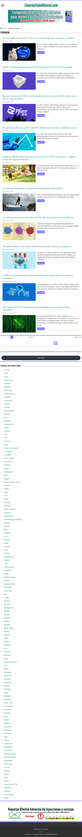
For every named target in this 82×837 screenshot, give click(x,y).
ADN (6, 377)
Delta (6, 475)
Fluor (6, 536)
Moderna (7, 625)
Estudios (7, 523)
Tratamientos (8, 760)
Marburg (7, 601)
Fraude (6, 543)
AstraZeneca (8, 400)
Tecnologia (7, 726)
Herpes (6, 574)
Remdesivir (8, 682)
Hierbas (6, 580)
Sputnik (6, 720)
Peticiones (7, 655)
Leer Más (41, 52)
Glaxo (6, 550)
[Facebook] (41, 832)
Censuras (7, 441)
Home (4, 28)
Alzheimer (7, 387)
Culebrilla (7, 465)
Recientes (7, 679)
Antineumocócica (10, 394)
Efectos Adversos (10, 509)
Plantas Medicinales (10, 662)
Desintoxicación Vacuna (12, 482)
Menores (7, 611)
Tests (5, 737)
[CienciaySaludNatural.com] (41, 5)
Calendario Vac (9, 424)
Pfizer (6, 659)
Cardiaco (7, 431)
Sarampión (7, 696)
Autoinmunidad (9, 411)
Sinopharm (7, 709)
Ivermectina (8, 591)
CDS (5, 438)
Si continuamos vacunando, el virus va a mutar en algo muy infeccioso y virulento (38, 38)
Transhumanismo (9, 754)
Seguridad (7, 699)
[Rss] (39, 832)
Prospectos (7, 676)
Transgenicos (8, 750)
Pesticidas (7, 652)
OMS (6, 638)
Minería (6, 621)
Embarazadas (8, 516)
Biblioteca (7, 421)
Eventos (6, 526)
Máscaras (7, 604)
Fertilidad (7, 533)
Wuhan (6, 798)
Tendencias (8, 730)
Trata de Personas (10, 757)
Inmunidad (7, 587)
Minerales (7, 618)
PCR (5, 648)
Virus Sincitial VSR (10, 784)
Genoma (7, 546)
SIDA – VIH (8, 703)
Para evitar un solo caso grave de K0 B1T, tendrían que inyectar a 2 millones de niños (40, 128)
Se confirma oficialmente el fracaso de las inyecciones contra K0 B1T (33, 188)
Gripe (6, 563)
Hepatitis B (8, 570)
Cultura (6, 468)
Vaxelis (6, 774)
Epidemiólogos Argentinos (13, 519)
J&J (5, 594)
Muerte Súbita (8, 628)
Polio (5, 665)
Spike (6, 716)
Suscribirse (41, 358)
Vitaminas (7, 791)
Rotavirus (7, 689)
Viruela (6, 781)
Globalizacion (8, 557)
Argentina (7, 397)
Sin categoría (8, 706)
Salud (6, 693)
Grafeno (7, 560)
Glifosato (7, 553)
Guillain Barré (9, 567)
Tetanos (6, 740)
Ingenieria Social (9, 584)
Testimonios (8, 733)
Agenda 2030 (8, 380)
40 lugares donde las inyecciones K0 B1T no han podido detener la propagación (37, 246)
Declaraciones (8, 472)
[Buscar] (55, 343)
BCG (6, 417)
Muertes (6, 631)
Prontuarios (8, 672)
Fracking (7, 540)
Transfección (8, 743)
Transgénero (8, 747)
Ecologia (7, 502)
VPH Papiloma (9, 794)
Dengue (6, 479)
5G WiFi (7, 370)
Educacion (7, 506)
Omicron (7, 635)
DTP (5, 496)
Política (6, 669)
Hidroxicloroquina (10, 577)
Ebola (6, 499)
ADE (6, 373)
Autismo (7, 407)
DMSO (6, 489)
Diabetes (7, 485)
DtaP (5, 492)
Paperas (6, 642)
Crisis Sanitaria (9, 458)
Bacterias (7, 414)
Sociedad (7, 713)
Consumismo (8, 451)
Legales (6, 597)
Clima (6, 445)
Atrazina (7, 404)
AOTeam (45, 829)
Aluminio (7, 383)
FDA (5, 529)
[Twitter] (43, 832)
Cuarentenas (8, 462)
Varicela (6, 771)
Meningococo (8, 608)
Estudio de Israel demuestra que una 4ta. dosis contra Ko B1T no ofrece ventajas (37, 67)
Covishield (7, 455)
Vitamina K (8, 788)
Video (6, 777)
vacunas (6, 767)
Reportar (7, 686)
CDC (6, 434)
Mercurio (7, 614)
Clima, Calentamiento (11, 448)
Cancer (6, 428)
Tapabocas (7, 723)
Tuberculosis (8, 764)
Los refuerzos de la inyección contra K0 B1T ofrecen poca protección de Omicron (38, 217)
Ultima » (31, 337)
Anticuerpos (8, 390)
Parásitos (7, 645)
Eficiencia (7, 512)
